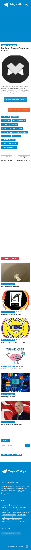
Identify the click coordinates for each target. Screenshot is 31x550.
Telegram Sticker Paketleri (21, 521)
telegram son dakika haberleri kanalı (11, 519)
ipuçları (14, 124)
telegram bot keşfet (16, 505)
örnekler (6, 136)
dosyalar (7, 121)
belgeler (6, 117)
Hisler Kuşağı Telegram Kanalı (11, 314)
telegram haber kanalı (23, 512)
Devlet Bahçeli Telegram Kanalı (12, 425)
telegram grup (6, 510)
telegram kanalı (9, 140)
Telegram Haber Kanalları (9, 512)
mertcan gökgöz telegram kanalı (15, 132)
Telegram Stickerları (7, 521)
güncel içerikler (19, 121)
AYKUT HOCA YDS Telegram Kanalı (13, 342)
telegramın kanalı (10, 147)
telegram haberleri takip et (9, 514)
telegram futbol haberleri (19, 507)
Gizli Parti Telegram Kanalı (10, 287)
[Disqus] (15, 189)
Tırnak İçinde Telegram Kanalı (11, 369)
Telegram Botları (6, 507)
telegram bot (5, 505)
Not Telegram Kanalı (8, 397)
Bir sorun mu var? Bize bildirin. (18, 110)
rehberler (17, 136)
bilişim (15, 117)
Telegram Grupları (16, 510)
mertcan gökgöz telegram (13, 128)
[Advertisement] (15, 23)
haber (5, 124)
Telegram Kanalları (9, 45)
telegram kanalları (10, 144)
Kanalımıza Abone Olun (12, 534)
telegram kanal (22, 514)
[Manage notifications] (27, 546)
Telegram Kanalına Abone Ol (16, 99)
